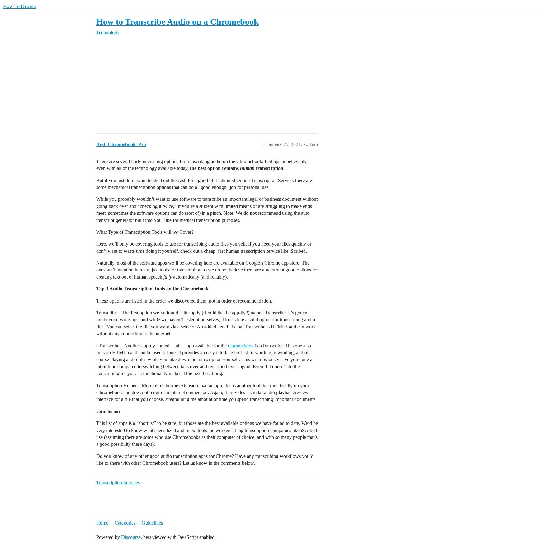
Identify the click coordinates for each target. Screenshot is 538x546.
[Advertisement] (283, 84)
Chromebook (241, 345)
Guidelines (152, 522)
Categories (125, 522)
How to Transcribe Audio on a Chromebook (177, 21)
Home (102, 522)
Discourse (131, 537)
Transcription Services (118, 482)
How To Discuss (19, 6)
